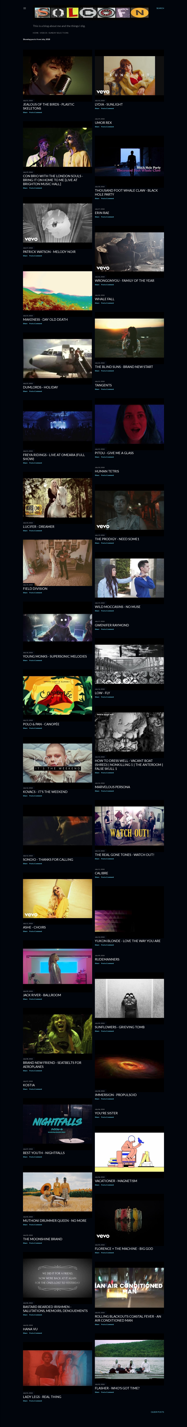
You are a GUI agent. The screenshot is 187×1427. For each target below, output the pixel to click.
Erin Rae (102, 213)
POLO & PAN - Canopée (41, 724)
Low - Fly (102, 693)
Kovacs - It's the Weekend (45, 792)
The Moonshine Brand (42, 1239)
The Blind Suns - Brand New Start (124, 367)
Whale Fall (104, 299)
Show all (28, 41)
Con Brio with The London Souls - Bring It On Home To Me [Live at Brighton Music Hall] (53, 180)
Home (36, 33)
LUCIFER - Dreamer (38, 526)
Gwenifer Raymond (112, 625)
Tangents (103, 385)
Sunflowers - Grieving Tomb (120, 1027)
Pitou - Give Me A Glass (114, 453)
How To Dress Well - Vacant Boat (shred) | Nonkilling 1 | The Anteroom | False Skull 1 (129, 765)
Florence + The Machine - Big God (124, 1249)
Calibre (101, 873)
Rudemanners (107, 959)
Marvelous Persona (112, 787)
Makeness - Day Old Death (45, 319)
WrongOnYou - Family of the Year (124, 280)
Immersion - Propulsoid (116, 1095)
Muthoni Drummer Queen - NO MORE (55, 1220)
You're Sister (106, 1113)
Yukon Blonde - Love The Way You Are (128, 941)
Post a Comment (35, 112)
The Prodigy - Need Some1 (117, 539)
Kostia (29, 1085)
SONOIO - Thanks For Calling (48, 859)
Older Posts (157, 1412)
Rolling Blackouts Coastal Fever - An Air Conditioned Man (128, 1318)
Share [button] (25, 112)
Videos (43, 33)
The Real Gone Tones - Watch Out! (124, 855)
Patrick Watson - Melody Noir (49, 252)
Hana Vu (30, 1329)
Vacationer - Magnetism (116, 1181)
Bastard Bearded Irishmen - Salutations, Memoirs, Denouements (55, 1309)
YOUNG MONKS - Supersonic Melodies (55, 656)
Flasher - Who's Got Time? (117, 1388)
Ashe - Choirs (34, 927)
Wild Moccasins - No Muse (117, 607)
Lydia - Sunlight (109, 104)
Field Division (35, 588)
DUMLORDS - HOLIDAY (40, 387)
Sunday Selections (58, 33)
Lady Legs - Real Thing (42, 1397)
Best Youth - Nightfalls (44, 1153)
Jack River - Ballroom (42, 995)
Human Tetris (107, 471)
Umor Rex (103, 123)
